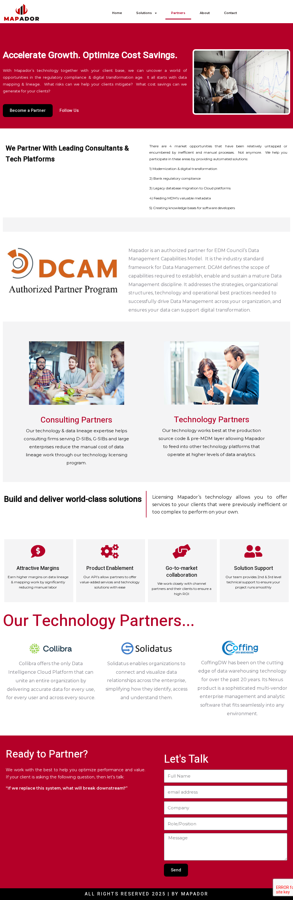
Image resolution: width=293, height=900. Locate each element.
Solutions (144, 13)
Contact (230, 13)
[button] (267, 13)
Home (117, 13)
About (205, 13)
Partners (178, 13)
